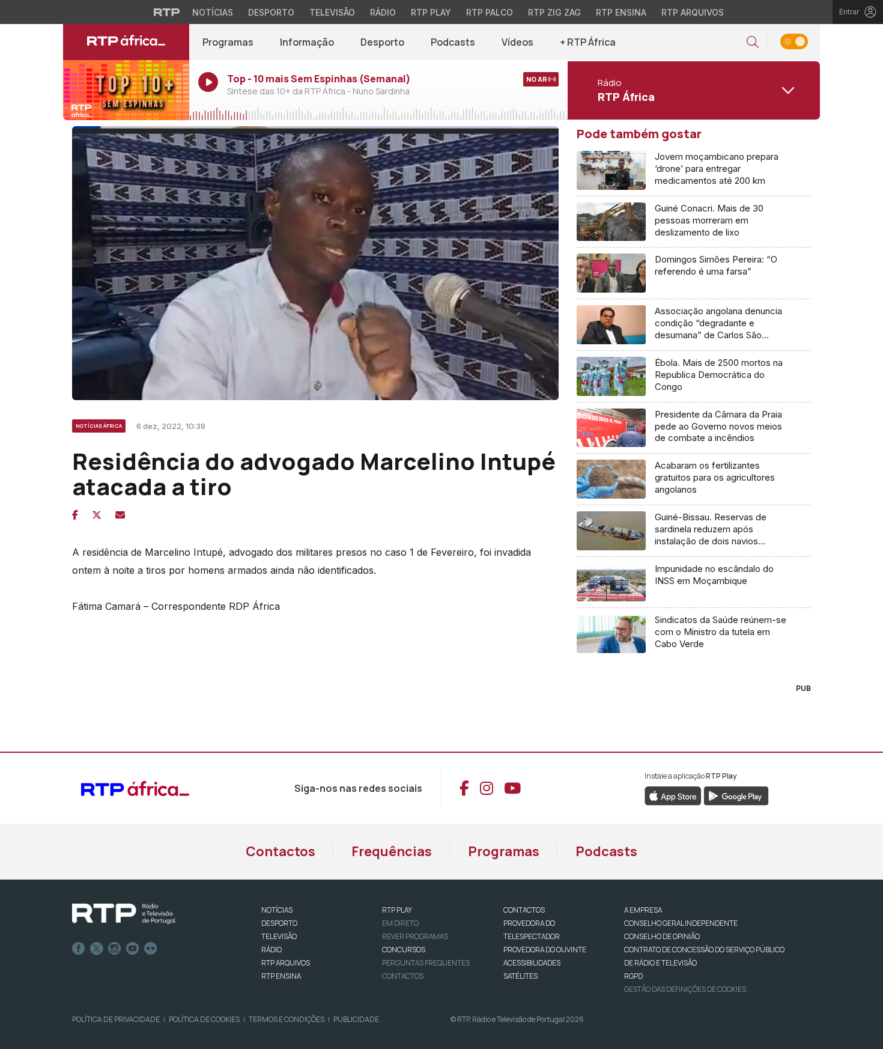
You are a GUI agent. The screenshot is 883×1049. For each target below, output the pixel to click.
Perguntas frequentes (426, 963)
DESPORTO (279, 923)
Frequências (391, 851)
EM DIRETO (400, 923)
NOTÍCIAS (277, 910)
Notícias (212, 12)
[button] (753, 42)
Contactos (280, 851)
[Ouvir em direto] (126, 90)
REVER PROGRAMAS (415, 936)
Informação (307, 42)
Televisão (332, 12)
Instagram (114, 948)
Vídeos (517, 42)
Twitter (96, 948)
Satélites (520, 976)
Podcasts (453, 42)
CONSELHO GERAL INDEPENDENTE (681, 923)
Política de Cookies (204, 1019)
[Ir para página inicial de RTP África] (126, 42)
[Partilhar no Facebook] (75, 514)
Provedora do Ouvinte (544, 949)
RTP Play (431, 12)
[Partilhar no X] (97, 514)
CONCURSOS (403, 949)
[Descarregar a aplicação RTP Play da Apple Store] (673, 795)
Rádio (383, 12)
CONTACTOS (524, 910)
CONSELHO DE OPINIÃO (662, 936)
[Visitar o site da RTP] (167, 12)
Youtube (132, 948)
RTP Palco (489, 12)
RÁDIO (271, 949)
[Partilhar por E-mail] (120, 514)
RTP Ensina (621, 12)
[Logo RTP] (123, 914)
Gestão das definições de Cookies (685, 989)
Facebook (78, 948)
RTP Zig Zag (554, 12)
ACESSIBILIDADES (531, 963)
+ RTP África (588, 42)
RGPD (633, 976)
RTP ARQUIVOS (285, 963)
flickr (150, 948)
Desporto (271, 12)
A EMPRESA (643, 910)
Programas (227, 42)
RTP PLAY (397, 910)
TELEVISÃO (279, 936)
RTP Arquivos (692, 12)
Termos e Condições (286, 1019)
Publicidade (356, 1019)
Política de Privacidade (116, 1019)
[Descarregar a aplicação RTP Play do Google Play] (736, 795)
